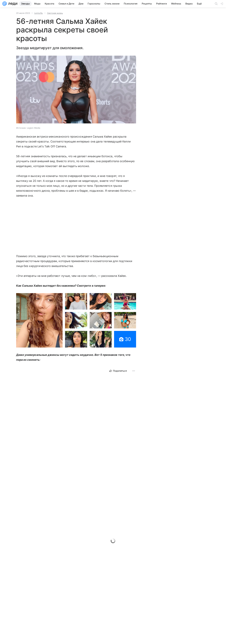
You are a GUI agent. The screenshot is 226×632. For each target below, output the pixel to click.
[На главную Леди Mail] (12, 3)
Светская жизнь (55, 13)
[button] (76, 90)
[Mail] (4, 3)
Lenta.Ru (38, 13)
